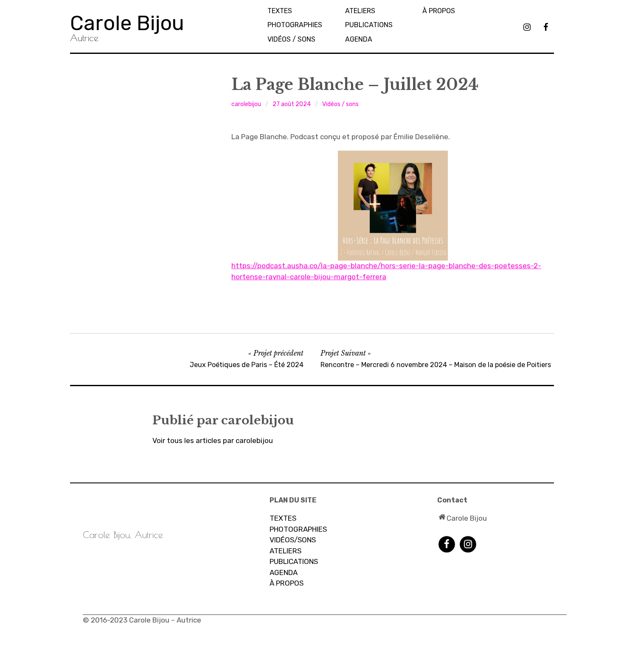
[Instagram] (468, 544)
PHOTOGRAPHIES (294, 25)
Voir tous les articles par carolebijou (212, 440)
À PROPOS (287, 583)
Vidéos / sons (291, 39)
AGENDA (358, 39)
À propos (438, 11)
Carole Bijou (127, 23)
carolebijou (246, 104)
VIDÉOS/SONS (293, 540)
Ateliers (360, 11)
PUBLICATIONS (369, 25)
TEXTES (279, 11)
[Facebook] (446, 544)
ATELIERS (285, 551)
